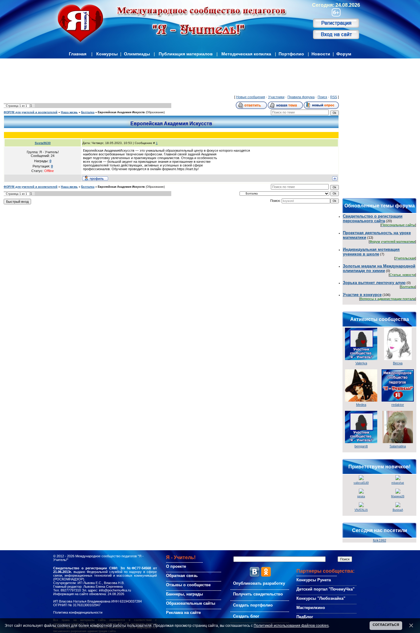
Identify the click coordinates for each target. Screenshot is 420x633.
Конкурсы (107, 53)
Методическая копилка (246, 53)
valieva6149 (361, 482)
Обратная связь (182, 575)
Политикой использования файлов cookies (291, 625)
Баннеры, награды (184, 594)
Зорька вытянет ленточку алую (374, 282)
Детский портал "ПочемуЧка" (325, 589)
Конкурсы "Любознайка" (320, 598)
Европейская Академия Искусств (121, 112)
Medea (361, 405)
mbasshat (397, 482)
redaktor (397, 405)
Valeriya (361, 363)
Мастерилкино (310, 607)
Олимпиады (137, 53)
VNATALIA (361, 509)
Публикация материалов (186, 53)
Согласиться (386, 625)
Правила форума (301, 97)
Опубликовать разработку (259, 583)
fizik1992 (379, 540)
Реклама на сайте (183, 612)
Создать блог (246, 616)
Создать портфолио (253, 605)
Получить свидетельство (258, 594)
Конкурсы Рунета (313, 580)
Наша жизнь (69, 112)
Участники (276, 97)
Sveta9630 (43, 143)
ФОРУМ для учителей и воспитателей (30, 112)
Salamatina (398, 446)
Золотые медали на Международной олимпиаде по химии (379, 268)
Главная (77, 53)
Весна (397, 363)
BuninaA (398, 509)
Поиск (322, 97)
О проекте (176, 566)
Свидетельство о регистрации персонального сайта (372, 218)
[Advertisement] (171, 78)
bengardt (361, 446)
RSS (333, 97)
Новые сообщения (250, 97)
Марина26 (397, 496)
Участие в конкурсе (362, 294)
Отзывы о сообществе (188, 585)
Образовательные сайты (190, 603)
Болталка (87, 112)
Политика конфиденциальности (77, 612)
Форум (343, 53)
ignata (361, 496)
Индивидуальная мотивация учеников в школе (371, 251)
